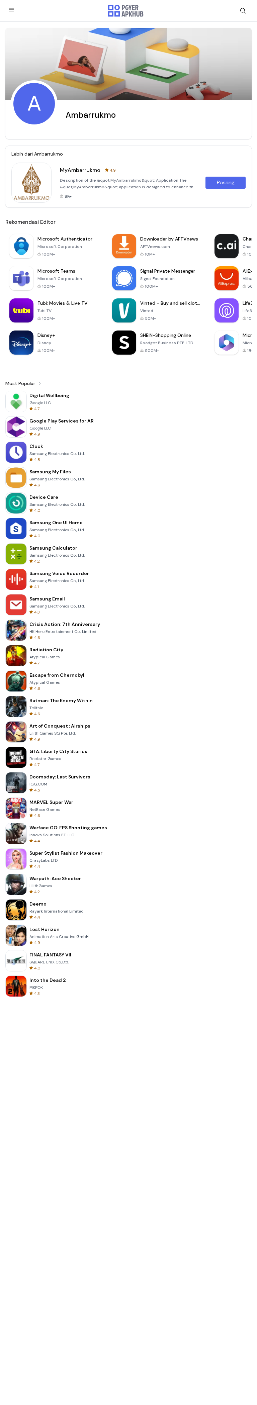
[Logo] (126, 10)
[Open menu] (11, 9)
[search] (243, 11)
